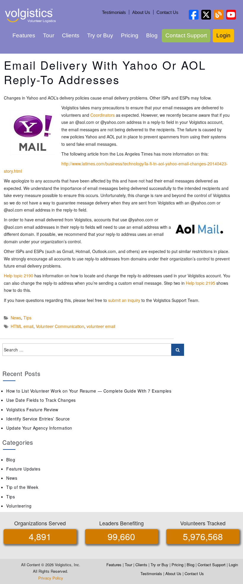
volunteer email (101, 326)
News (16, 318)
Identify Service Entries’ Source (38, 419)
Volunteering (19, 506)
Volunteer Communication (60, 326)
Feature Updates (23, 469)
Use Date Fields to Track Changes (41, 400)
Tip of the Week (22, 487)
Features (23, 35)
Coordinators (102, 115)
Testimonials (114, 12)
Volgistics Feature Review (32, 409)
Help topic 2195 (200, 283)
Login (223, 35)
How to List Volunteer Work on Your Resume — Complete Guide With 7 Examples (88, 391)
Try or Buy (100, 35)
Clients (70, 35)
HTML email (22, 326)
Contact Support (186, 35)
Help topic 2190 (18, 276)
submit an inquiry (124, 300)
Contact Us (167, 12)
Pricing (129, 35)
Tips (27, 318)
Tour (48, 35)
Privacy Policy (50, 578)
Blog (152, 35)
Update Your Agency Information (39, 428)
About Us (141, 12)
